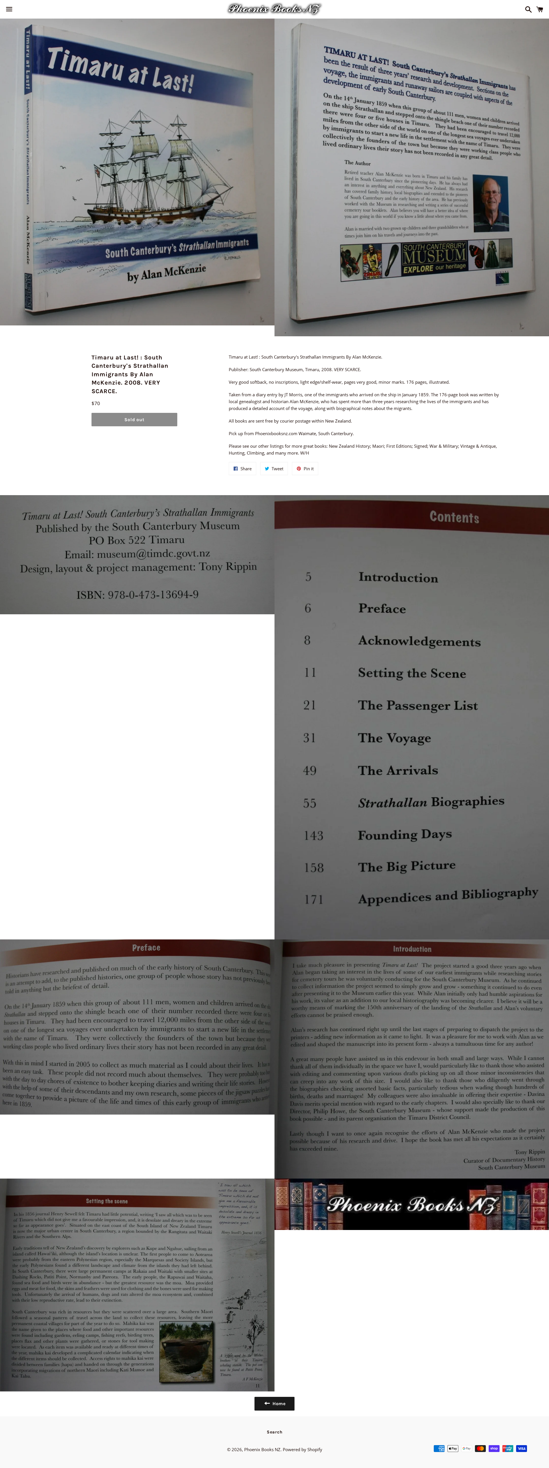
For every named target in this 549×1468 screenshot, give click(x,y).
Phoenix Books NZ (262, 1449)
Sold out (134, 419)
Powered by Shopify (302, 1449)
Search (275, 1432)
